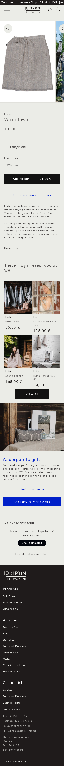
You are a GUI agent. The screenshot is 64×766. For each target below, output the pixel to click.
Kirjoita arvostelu (32, 543)
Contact (8, 690)
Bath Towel (12, 321)
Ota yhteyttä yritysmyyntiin (32, 501)
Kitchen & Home (13, 602)
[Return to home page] (32, 9)
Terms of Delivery (14, 646)
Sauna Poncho (14, 375)
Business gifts (11, 702)
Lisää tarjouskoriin (32, 489)
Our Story (9, 640)
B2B (5, 633)
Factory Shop (12, 627)
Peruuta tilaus (12, 671)
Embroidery (12, 158)
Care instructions (14, 665)
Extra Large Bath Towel (44, 323)
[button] (58, 9)
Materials (9, 659)
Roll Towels (10, 596)
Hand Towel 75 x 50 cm (44, 377)
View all (32, 394)
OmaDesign (10, 608)
